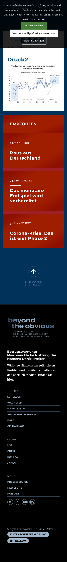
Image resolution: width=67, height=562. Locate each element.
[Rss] (17, 502)
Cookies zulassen (34, 25)
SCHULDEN (14, 396)
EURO (10, 420)
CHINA (11, 451)
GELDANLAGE (15, 426)
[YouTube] (25, 502)
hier (10, 379)
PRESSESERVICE (17, 481)
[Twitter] (10, 502)
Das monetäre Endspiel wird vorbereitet (27, 195)
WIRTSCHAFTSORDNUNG (22, 414)
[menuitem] (28, 534)
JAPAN (11, 462)
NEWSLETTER (15, 487)
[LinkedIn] (32, 502)
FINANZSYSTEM (16, 408)
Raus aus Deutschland (25, 155)
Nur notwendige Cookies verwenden (34, 33)
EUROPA (12, 457)
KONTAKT (13, 493)
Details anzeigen (34, 40)
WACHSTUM (14, 402)
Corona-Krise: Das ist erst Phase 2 (31, 236)
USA (9, 445)
